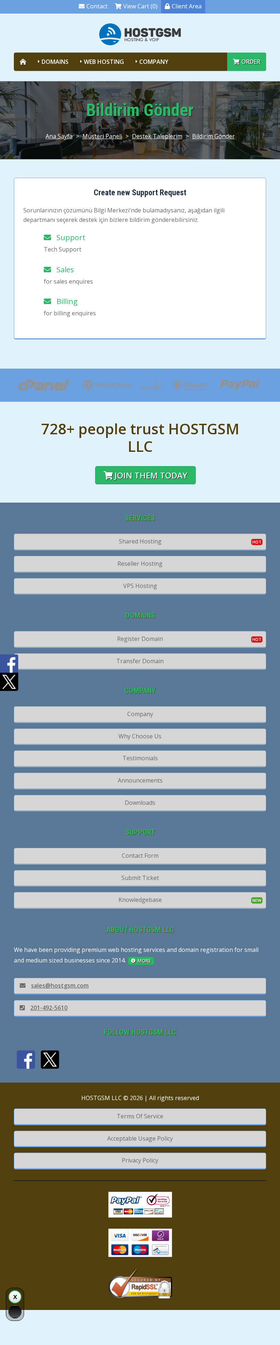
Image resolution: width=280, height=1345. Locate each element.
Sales (63, 269)
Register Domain (140, 639)
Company (153, 62)
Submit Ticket (140, 878)
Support (69, 237)
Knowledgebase (140, 900)
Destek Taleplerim (157, 136)
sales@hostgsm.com (60, 985)
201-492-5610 (48, 1008)
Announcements (140, 780)
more (144, 960)
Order (250, 62)
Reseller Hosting (140, 564)
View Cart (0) (140, 6)
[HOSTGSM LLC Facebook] (26, 1059)
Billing (65, 301)
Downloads (140, 803)
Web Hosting (104, 62)
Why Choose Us (140, 736)
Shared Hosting (140, 541)
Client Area (187, 6)
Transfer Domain (140, 661)
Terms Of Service (140, 1116)
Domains (55, 62)
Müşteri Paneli (102, 136)
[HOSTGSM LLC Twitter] (50, 1059)
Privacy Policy (140, 1160)
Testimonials (140, 758)
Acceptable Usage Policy (140, 1138)
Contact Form (140, 856)
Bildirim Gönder (213, 136)
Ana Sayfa (59, 136)
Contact (97, 6)
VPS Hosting (140, 586)
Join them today (150, 475)
